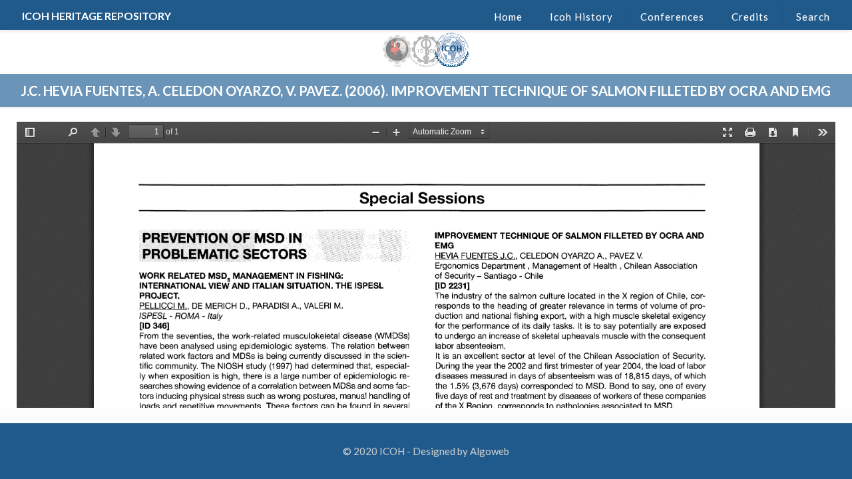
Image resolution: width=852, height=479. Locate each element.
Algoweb (489, 451)
